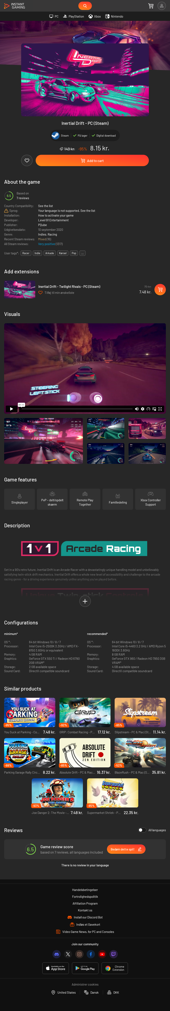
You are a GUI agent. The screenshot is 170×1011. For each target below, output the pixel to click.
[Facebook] (91, 954)
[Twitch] (113, 954)
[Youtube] (102, 954)
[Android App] (85, 968)
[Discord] (56, 954)
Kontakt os (85, 910)
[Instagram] (79, 954)
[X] (68, 954)
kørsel (63, 253)
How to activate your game (56, 215)
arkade (49, 253)
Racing (52, 234)
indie (37, 253)
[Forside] (14, 6)
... (82, 253)
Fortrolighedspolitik (85, 896)
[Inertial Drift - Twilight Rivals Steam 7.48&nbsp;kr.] (19, 289)
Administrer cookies (85, 984)
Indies (42, 234)
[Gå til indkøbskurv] (150, 6)
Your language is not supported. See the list (66, 210)
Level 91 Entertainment (53, 220)
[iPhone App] (55, 968)
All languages (157, 830)
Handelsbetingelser (85, 890)
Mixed (42, 239)
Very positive (47, 244)
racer (25, 253)
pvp (74, 253)
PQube (42, 225)
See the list (45, 206)
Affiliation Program (85, 903)
